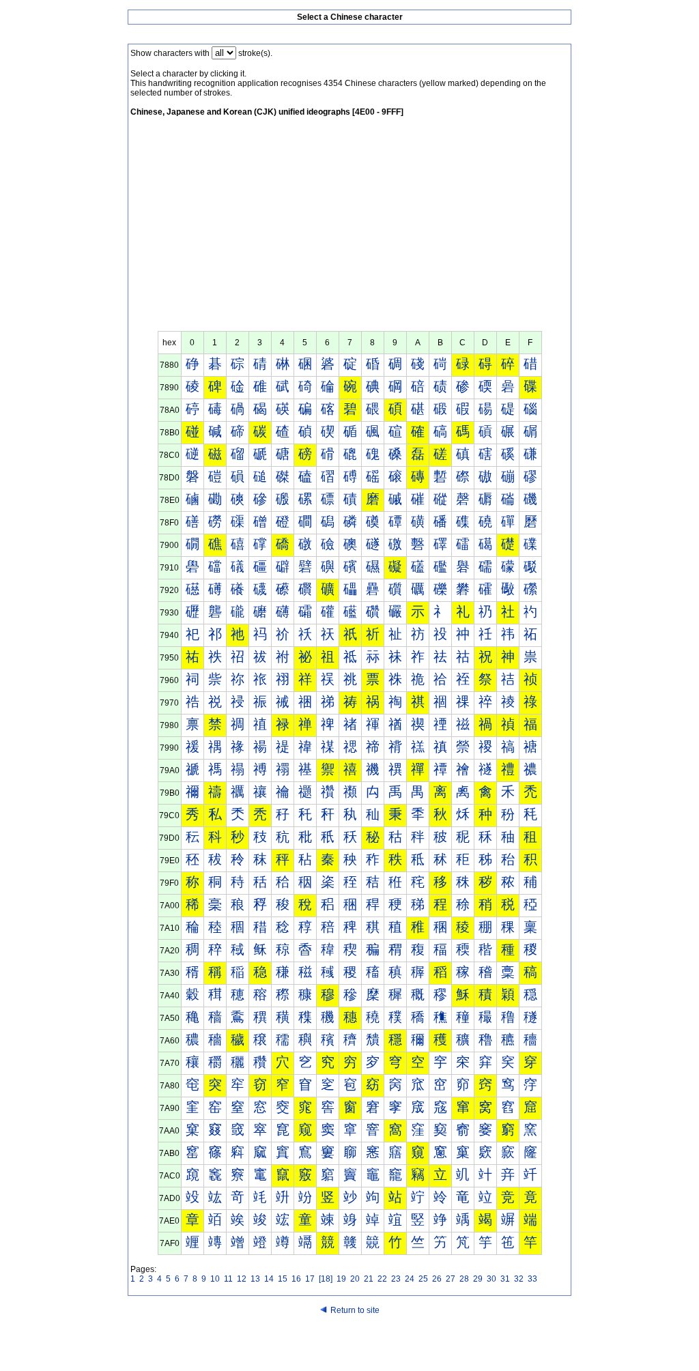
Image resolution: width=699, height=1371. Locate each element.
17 (310, 1279)
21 (368, 1279)
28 (464, 1279)
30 (491, 1279)
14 (269, 1279)
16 (296, 1279)
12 (241, 1279)
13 (255, 1279)
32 (519, 1279)
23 (396, 1279)
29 (478, 1279)
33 (532, 1279)
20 (355, 1279)
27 (450, 1279)
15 (282, 1279)
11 (228, 1279)
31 (505, 1279)
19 (341, 1279)
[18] (325, 1279)
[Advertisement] (349, 228)
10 (215, 1279)
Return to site (355, 1310)
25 (423, 1279)
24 (409, 1279)
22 (382, 1279)
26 (437, 1279)
